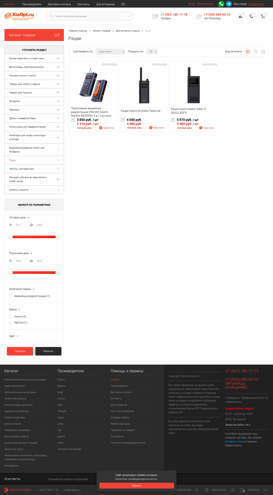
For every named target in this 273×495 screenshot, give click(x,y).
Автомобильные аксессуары (20, 392)
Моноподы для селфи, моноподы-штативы (27, 137)
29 (58, 126)
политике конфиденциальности (136, 478)
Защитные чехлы (13, 449)
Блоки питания (12, 423)
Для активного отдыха (16, 436)
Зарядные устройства (16, 411)
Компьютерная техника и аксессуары (25, 379)
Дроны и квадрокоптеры (22, 118)
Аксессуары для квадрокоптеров (27, 126)
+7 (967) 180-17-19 (174, 14)
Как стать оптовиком (122, 411)
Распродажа (11, 465)
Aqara (61, 417)
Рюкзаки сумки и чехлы (22, 75)
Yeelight (62, 411)
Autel (60, 392)
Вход (192, 3)
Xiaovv (61, 442)
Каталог (9, 4)
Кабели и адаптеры (14, 417)
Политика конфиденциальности (128, 442)
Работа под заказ (120, 423)
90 (58, 75)
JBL (60, 430)
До (31, 224)
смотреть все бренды (70, 449)
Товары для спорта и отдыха (24, 84)
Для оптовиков (105, 4)
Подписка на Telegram (123, 430)
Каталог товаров (22, 35)
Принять (136, 485)
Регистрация (205, 3)
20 (58, 67)
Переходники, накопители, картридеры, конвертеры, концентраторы (25, 457)
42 (58, 84)
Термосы (14, 109)
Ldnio (60, 423)
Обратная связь (20, 489)
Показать (20, 351)
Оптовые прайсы (120, 417)
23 (58, 101)
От (10, 224)
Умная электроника (15, 398)
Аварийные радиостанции (32, 296)
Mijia (60, 404)
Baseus (62, 385)
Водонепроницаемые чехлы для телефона (26, 149)
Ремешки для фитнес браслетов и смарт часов (27, 179)
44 (58, 58)
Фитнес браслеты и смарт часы (26, 58)
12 (58, 118)
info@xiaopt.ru (72, 489)
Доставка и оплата (59, 4)
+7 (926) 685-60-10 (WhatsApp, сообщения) (242, 383)
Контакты (84, 4)
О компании (117, 436)
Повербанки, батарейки (17, 430)
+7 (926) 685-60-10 (217, 14)
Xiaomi (20, 316)
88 (58, 92)
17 (58, 168)
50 (58, 179)
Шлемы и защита (18, 189)
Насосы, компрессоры (21, 168)
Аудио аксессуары (14, 385)
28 (58, 109)
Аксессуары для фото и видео (20, 442)
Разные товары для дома (18, 404)
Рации (12, 160)
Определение (256, 4)
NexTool (20, 322)
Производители (31, 4)
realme (61, 436)
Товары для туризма (20, 92)
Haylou (61, 398)
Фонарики (14, 101)
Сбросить (48, 351)
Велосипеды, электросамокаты (26, 67)
